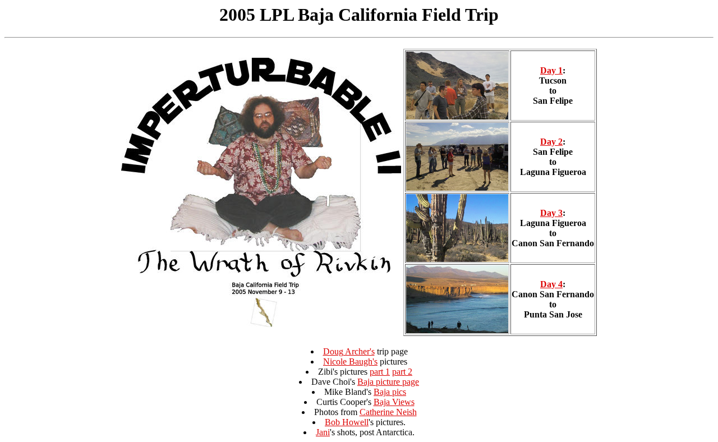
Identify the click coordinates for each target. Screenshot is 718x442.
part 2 (402, 371)
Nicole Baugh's (350, 361)
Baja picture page (388, 381)
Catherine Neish (388, 412)
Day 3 (551, 213)
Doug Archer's (349, 351)
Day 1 (551, 70)
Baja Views (394, 402)
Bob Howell (347, 422)
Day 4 (551, 284)
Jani (323, 432)
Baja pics (390, 392)
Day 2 (551, 141)
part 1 (380, 371)
